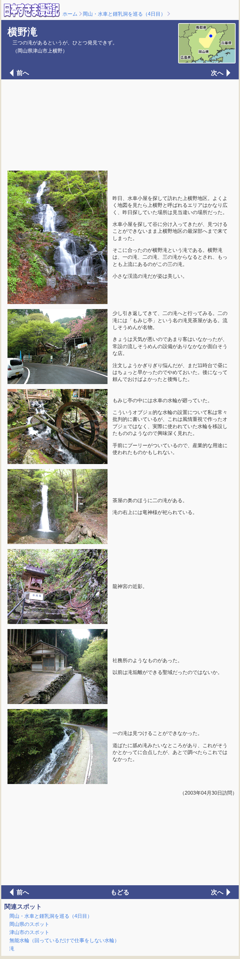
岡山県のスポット (29, 924)
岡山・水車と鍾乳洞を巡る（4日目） (124, 14)
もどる (120, 892)
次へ (217, 72)
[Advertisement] (120, 124)
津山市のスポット (29, 932)
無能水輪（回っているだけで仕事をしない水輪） (64, 940)
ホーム (70, 14)
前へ (23, 72)
